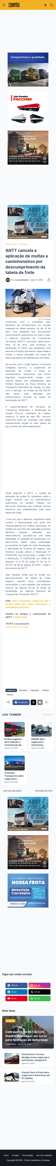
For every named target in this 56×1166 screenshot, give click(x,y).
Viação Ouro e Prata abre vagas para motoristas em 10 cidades (35, 1075)
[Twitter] (33, 702)
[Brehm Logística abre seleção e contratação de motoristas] (14, 729)
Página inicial (11, 244)
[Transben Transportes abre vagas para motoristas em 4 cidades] (14, 763)
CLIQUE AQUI (20, 617)
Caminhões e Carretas (16, 627)
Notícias (45, 690)
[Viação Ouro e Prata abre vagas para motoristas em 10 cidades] (11, 1076)
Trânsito (10, 695)
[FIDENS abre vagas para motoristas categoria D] (41, 729)
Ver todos (47, 714)
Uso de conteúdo (44, 1155)
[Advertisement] (28, 31)
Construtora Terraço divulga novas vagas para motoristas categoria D (35, 1057)
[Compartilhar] (48, 279)
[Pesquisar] (51, 4)
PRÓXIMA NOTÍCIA (43, 791)
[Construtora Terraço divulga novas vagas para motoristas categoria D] (11, 1058)
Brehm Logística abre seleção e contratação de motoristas (13, 742)
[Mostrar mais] (46, 702)
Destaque (23, 244)
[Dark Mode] (45, 4)
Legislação (34, 690)
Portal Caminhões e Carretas (37, 1160)
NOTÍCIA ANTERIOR (13, 791)
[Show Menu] (4, 4)
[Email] (40, 702)
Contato (15, 1155)
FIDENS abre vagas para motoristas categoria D (38, 742)
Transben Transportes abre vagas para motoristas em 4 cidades (14, 775)
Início (6, 1155)
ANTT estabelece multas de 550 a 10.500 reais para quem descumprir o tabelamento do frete (28, 604)
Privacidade (27, 1155)
